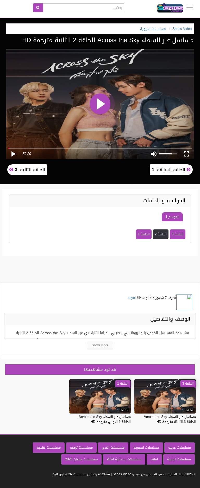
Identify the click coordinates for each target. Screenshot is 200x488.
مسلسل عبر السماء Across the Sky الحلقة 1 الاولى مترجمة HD (105, 419)
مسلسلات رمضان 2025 (81, 459)
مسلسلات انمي (113, 447)
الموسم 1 (172, 217)
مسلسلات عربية (179, 447)
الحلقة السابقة (169, 169)
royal (132, 298)
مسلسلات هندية (49, 447)
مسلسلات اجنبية (179, 459)
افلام (154, 459)
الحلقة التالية (29, 169)
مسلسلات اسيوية (146, 447)
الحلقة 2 (161, 234)
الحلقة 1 (144, 234)
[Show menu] (189, 7)
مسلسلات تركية (81, 447)
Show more (100, 345)
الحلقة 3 (178, 234)
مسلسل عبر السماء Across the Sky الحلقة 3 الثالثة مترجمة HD (170, 419)
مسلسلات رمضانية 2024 (124, 459)
